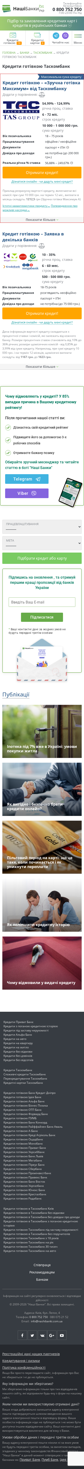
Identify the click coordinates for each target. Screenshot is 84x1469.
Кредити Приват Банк (18, 1022)
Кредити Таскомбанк (18, 1070)
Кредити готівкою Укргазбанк (24, 1186)
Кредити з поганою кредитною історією (31, 1026)
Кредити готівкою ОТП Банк (23, 1110)
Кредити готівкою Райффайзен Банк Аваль (33, 1127)
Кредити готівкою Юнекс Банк (24, 1190)
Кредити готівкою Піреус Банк (24, 1165)
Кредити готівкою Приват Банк (25, 1148)
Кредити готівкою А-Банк (21, 1131)
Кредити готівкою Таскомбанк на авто (30, 1251)
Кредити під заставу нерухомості (26, 1030)
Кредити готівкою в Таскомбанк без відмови (34, 1213)
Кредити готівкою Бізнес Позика (26, 1106)
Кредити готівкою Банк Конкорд (25, 1122)
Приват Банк (30, 1459)
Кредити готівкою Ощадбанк (23, 1139)
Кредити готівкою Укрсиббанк (24, 1152)
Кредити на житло (16, 1047)
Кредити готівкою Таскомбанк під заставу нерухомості (41, 1230)
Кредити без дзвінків (18, 1056)
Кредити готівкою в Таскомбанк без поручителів (37, 1234)
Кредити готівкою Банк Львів (23, 1156)
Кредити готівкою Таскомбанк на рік (28, 1242)
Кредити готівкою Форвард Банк (26, 1114)
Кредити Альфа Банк (18, 1035)
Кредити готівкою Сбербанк (23, 1169)
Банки (24, 53)
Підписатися (41, 617)
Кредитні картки (37, 42)
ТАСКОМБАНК (42, 53)
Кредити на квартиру (18, 1043)
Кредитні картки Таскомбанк (23, 1083)
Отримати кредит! (42, 172)
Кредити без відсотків (18, 1060)
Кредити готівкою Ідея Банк (22, 1097)
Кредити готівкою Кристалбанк (25, 1194)
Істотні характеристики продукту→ (26, 206)
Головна (9, 53)
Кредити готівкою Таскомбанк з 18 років (31, 1238)
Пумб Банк (50, 1459)
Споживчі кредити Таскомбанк (25, 1074)
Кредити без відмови (18, 1052)
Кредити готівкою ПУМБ (20, 1118)
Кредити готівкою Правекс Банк (25, 1177)
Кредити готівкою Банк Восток (24, 1182)
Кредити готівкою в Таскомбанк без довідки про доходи (42, 1217)
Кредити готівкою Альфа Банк (24, 1101)
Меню (78, 42)
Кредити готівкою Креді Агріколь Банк (29, 1135)
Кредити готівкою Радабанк (23, 1198)
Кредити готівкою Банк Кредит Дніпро (30, 1093)
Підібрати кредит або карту (42, 558)
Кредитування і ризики (21, 1360)
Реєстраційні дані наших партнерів (31, 1354)
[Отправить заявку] (21, 110)
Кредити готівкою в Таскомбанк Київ (29, 1209)
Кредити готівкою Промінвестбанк (27, 1173)
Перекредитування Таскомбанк (25, 1079)
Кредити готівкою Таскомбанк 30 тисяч (30, 1247)
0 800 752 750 (67, 9)
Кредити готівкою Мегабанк (23, 1160)
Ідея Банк (67, 1459)
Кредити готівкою (11, 42)
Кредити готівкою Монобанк (23, 1144)
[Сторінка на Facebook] (22, 1335)
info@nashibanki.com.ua (47, 1321)
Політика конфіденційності (24, 1367)
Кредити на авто (15, 1039)
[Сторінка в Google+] (51, 1335)
